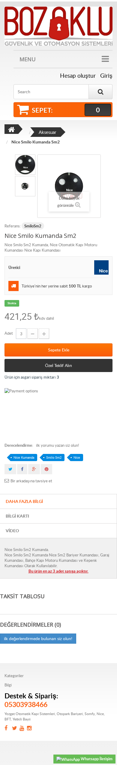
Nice (77, 457)
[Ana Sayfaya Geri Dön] (11, 129)
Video (12, 530)
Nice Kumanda (24, 457)
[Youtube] (23, 728)
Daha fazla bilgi (24, 501)
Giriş (106, 75)
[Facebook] (8, 728)
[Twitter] (16, 728)
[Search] (100, 91)
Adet (8, 333)
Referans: (12, 226)
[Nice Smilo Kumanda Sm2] (25, 164)
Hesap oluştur (78, 75)
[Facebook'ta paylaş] (22, 469)
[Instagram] (30, 728)
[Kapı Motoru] (58, 26)
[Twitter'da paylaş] (10, 469)
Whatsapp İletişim (96, 758)
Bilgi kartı (17, 516)
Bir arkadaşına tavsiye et (31, 481)
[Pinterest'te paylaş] (46, 469)
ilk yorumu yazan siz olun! (57, 445)
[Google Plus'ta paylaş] (34, 469)
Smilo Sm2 (54, 457)
